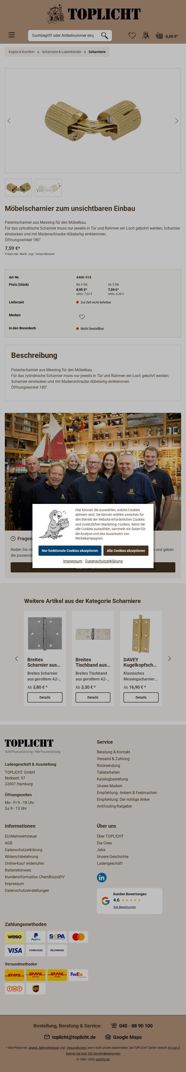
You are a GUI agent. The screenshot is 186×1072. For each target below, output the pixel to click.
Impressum (72, 561)
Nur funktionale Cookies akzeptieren (70, 551)
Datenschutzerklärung (104, 561)
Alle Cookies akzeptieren (126, 551)
